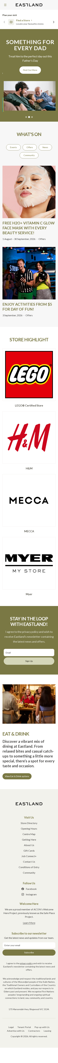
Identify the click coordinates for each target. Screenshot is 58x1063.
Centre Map (29, 832)
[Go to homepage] (29, 803)
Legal (11, 1026)
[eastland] (29, 5)
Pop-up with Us (41, 1026)
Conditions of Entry (29, 865)
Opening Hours (29, 827)
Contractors (34, 1029)
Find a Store (23, 20)
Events (13, 146)
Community (29, 154)
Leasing (47, 1029)
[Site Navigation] (5, 5)
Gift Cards (29, 849)
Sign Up (29, 659)
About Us (29, 843)
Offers (29, 146)
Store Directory (29, 821)
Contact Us (29, 860)
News (45, 146)
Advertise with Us (15, 1029)
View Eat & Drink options (17, 775)
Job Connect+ (29, 854)
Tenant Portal (24, 1026)
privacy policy (26, 962)
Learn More (29, 921)
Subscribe (29, 951)
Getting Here (29, 838)
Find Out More (29, 70)
